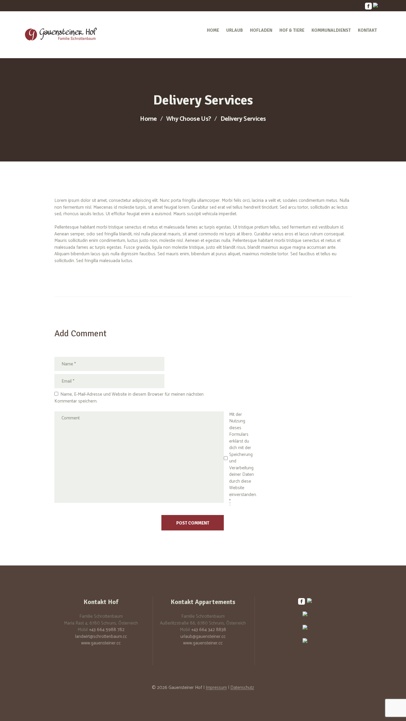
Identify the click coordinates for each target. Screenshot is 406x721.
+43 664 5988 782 (107, 629)
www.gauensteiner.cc (101, 643)
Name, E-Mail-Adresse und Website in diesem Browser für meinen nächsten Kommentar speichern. (129, 398)
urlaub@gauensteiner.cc (203, 636)
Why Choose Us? (188, 119)
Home (148, 119)
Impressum (216, 687)
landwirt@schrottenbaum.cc (101, 636)
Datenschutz (242, 687)
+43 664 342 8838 (208, 629)
